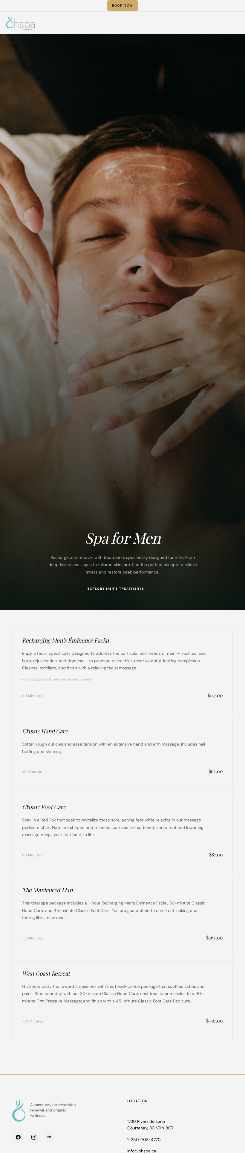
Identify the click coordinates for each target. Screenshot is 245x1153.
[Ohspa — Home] (20, 23)
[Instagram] (34, 1137)
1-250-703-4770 (144, 1139)
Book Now (122, 5)
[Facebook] (18, 1137)
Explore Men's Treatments (116, 589)
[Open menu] (233, 23)
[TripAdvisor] (49, 1137)
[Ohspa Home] (18, 1110)
